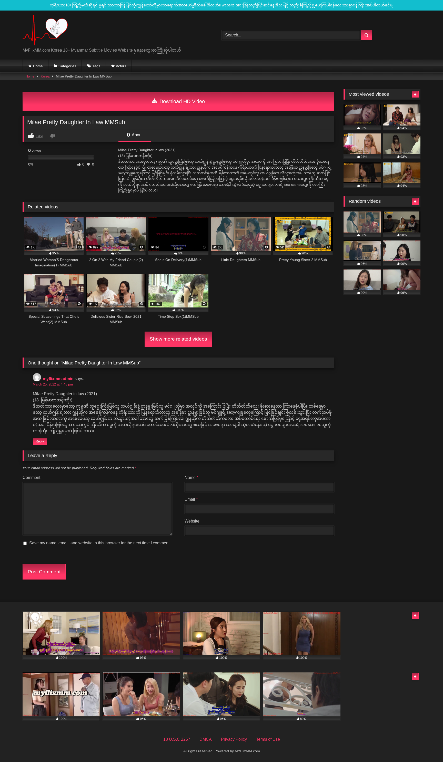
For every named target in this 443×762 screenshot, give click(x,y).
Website (192, 521)
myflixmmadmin (58, 379)
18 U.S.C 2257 (176, 739)
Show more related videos (178, 339)
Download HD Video (181, 101)
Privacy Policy (234, 739)
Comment (31, 477)
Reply (40, 441)
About (137, 135)
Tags (96, 66)
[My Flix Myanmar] (45, 31)
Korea (45, 76)
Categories (67, 66)
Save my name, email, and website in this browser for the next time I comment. (99, 543)
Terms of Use (268, 739)
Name (191, 477)
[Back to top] (427, 747)
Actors (121, 66)
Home (38, 66)
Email (191, 499)
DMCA (205, 739)
